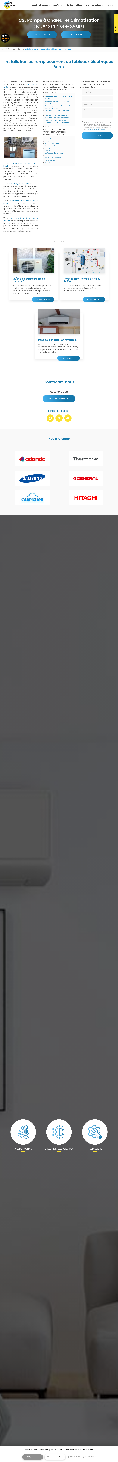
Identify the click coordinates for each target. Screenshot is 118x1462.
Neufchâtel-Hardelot (53, 158)
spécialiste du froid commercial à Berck (20, 219)
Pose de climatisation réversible (57, 340)
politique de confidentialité (96, 129)
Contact (111, 5)
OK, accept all (33, 1457)
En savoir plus (43, 299)
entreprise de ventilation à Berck (20, 202)
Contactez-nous (42, 34)
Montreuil (48, 155)
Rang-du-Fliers (50, 160)
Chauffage (57, 5)
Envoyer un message (59, 398)
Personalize (75, 1457)
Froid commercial (82, 5)
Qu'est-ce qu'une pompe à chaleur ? (29, 280)
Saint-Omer (49, 162)
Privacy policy (90, 1457)
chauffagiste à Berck (19, 183)
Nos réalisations (98, 5)
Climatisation (45, 5)
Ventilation (68, 5)
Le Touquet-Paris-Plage (54, 153)
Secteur (13, 49)
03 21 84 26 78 (76, 34)
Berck (20, 49)
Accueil (34, 5)
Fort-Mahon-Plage (52, 148)
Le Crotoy (48, 151)
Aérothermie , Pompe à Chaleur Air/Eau (82, 280)
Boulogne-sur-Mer (52, 144)
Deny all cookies (55, 1457)
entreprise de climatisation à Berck (20, 164)
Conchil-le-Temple (52, 146)
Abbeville (48, 139)
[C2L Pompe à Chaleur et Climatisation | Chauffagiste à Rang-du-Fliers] (9, 5)
